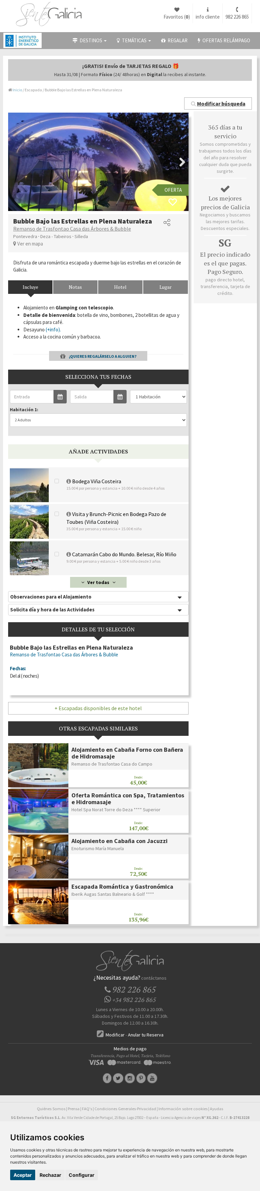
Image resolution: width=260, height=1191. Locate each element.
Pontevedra (25, 236)
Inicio (17, 89)
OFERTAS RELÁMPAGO (225, 40)
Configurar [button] (81, 1175)
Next (178, 162)
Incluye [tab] (30, 287)
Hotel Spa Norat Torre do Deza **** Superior (115, 810)
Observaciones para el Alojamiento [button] (50, 596)
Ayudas (216, 1108)
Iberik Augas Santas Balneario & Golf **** (112, 894)
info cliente (208, 17)
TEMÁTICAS (134, 40)
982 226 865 (237, 17)
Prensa (74, 1108)
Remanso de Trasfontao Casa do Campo (111, 764)
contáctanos (154, 978)
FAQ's (87, 1108)
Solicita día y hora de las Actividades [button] (52, 609)
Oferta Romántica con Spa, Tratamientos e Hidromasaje (127, 798)
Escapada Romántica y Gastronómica (122, 886)
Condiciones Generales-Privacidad (125, 1108)
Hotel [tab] (120, 287)
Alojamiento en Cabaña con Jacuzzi (119, 841)
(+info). (53, 329)
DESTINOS (90, 40)
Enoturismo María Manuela (97, 848)
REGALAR (177, 40)
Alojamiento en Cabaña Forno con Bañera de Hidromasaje (127, 753)
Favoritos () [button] (177, 17)
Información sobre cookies (183, 1108)
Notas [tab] (75, 287)
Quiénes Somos (51, 1108)
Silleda (81, 236)
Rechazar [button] (50, 1175)
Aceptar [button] (23, 1175)
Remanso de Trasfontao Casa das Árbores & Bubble (72, 228)
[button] (218, 103)
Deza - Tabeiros (55, 236)
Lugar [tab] (165, 287)
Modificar (115, 1035)
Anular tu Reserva (146, 1035)
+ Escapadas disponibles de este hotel (98, 708)
